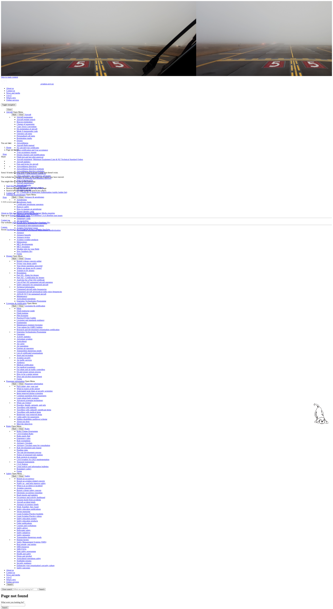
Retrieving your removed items (29, 414)
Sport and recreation (25, 355)
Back (14, 115)
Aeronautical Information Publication (32, 223)
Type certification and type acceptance (32, 150)
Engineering (22, 322)
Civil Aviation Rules (25, 434)
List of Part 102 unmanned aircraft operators (35, 282)
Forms (19, 254)
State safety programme (26, 551)
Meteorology (22, 242)
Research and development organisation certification (38, 329)
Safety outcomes (23, 568)
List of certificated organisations (30, 353)
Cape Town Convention (26, 126)
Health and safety (24, 554)
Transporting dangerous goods (29, 351)
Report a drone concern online (29, 261)
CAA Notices (22, 464)
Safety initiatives (23, 533)
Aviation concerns (24, 488)
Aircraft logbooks (24, 185)
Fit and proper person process (29, 372)
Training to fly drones (25, 270)
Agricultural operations (26, 299)
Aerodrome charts (24, 202)
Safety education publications (29, 509)
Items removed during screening (30, 393)
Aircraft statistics (23, 162)
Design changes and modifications (31, 155)
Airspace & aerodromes (16, 195)
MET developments (25, 244)
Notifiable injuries (24, 561)
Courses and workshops (26, 525)
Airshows (21, 362)
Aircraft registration (25, 117)
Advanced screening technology (30, 400)
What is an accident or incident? (30, 486)
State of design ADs (25, 180)
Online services (12, 100)
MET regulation (23, 247)
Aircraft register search (26, 119)
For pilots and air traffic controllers (31, 369)
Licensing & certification (16, 303)
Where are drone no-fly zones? (29, 268)
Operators (21, 334)
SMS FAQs (21, 549)
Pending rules (22, 450)
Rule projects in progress (27, 457)
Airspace (20, 232)
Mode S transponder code (27, 131)
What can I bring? (24, 403)
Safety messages (23, 535)
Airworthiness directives (27, 166)
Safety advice (22, 528)
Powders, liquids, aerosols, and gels (31, 405)
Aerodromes (22, 200)
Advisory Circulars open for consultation (33, 445)
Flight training (22, 313)
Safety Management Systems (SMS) (31, 542)
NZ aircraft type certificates (28, 148)
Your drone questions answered (29, 266)
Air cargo (20, 344)
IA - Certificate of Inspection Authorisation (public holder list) (42, 192)
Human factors (23, 540)
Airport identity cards (25, 211)
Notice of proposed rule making (30, 455)
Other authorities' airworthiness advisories (34, 176)
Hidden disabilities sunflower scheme (32, 419)
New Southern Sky (24, 251)
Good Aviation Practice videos (29, 516)
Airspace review (23, 237)
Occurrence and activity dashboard (31, 497)
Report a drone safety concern (29, 490)
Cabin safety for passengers (28, 417)
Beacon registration (25, 122)
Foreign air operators (25, 348)
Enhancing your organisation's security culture (36, 565)
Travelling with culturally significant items (34, 410)
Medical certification (25, 365)
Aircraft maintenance (25, 183)
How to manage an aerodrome (29, 209)
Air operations (22, 346)
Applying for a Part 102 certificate (31, 280)
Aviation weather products (27, 240)
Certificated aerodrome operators (30, 204)
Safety (8, 473)
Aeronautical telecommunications (30, 225)
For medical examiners (26, 367)
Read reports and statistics (27, 495)
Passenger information (15, 381)
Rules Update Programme (27, 431)
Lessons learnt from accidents (29, 500)
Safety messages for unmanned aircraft (32, 285)
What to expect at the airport (28, 389)
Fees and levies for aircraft (27, 164)
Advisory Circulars (24, 443)
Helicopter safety (24, 530)
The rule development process (29, 452)
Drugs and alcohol (24, 556)
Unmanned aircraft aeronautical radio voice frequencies (39, 292)
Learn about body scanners (28, 398)
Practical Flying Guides (26, 318)
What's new (11, 98)
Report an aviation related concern (31, 481)
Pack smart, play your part (27, 386)
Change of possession (25, 124)
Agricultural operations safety (29, 558)
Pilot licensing (22, 315)
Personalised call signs (26, 136)
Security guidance (24, 563)
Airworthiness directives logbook (30, 169)
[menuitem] (169, 88)
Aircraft (9, 112)
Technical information (26, 287)
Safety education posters (27, 518)
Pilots (19, 308)
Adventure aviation (24, 339)
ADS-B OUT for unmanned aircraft (31, 294)
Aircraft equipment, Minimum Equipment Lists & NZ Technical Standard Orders (50, 159)
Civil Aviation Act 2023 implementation (33, 459)
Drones (20, 141)
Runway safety (23, 207)
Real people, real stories (26, 544)
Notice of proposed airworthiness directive (34, 178)
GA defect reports (24, 190)
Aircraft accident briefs (26, 502)
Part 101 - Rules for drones (28, 275)
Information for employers (27, 214)
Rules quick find (23, 436)
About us (10, 88)
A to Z (9, 95)
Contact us (10, 91)
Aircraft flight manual (25, 145)
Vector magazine (23, 511)
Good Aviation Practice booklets (30, 514)
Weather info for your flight (28, 249)
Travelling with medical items (29, 412)
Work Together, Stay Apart (28, 507)
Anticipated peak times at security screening (35, 391)
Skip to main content (9, 77)
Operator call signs (24, 133)
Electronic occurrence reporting (29, 493)
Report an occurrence (25, 479)
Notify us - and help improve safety (31, 483)
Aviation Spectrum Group (27, 228)
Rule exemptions (23, 441)
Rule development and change (29, 448)
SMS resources (23, 547)
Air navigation (22, 221)
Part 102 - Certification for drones (30, 277)
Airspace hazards (24, 235)
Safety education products (27, 521)
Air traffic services (24, 360)
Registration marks (24, 138)
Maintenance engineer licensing (30, 325)
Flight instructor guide (26, 311)
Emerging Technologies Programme (31, 301)
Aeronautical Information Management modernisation (39, 230)
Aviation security (24, 358)
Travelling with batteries (26, 407)
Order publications (24, 523)
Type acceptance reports (26, 152)
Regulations (21, 273)
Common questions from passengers (31, 396)
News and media (13, 93)
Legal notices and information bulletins (33, 466)
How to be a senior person (27, 374)
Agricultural (22, 341)
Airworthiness (22, 143)
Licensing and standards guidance (30, 320)
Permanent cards (23, 216)
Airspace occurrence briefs (28, 504)
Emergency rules (23, 438)
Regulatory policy (24, 469)
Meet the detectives (24, 424)
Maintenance (22, 296)
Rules (8, 426)
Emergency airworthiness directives (31, 173)
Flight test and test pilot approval (30, 157)
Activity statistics (24, 337)
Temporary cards (23, 218)
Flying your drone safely (27, 263)
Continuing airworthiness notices (30, 187)
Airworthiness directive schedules (30, 171)
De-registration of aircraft (27, 129)
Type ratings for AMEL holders (29, 327)
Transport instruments (25, 462)
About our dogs (23, 421)
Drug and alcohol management (29, 376)
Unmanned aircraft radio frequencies (32, 289)
